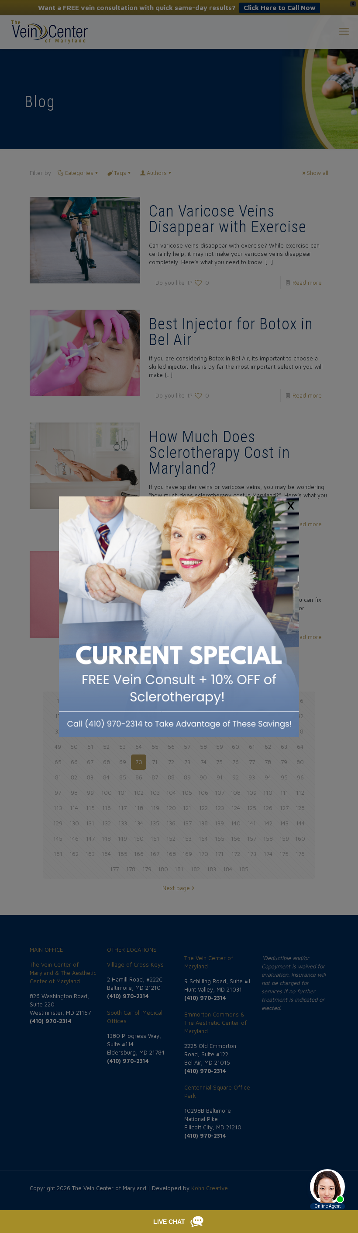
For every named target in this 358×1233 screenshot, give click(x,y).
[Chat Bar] (179, 1221)
